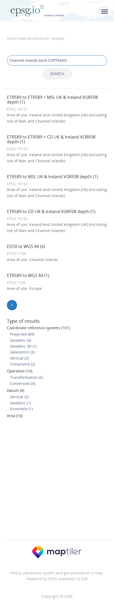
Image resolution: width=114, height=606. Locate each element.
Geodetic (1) (20, 402)
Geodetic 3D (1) (23, 346)
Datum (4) (15, 390)
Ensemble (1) (21, 408)
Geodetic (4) (20, 340)
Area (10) (15, 415)
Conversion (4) (22, 383)
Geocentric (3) (22, 352)
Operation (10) (19, 370)
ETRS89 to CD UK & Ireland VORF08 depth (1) (51, 211)
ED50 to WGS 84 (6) (26, 246)
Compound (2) (22, 364)
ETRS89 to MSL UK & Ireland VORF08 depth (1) (52, 177)
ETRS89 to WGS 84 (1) (28, 275)
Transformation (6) (26, 377)
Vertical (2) (19, 358)
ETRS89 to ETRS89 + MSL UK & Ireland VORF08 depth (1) (52, 99)
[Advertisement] (57, 480)
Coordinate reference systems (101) (38, 327)
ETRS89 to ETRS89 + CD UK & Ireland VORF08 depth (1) (51, 139)
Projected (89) (22, 334)
